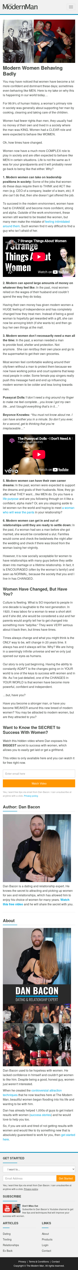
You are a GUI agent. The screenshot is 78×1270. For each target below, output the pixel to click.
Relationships (11, 1245)
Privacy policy (31, 795)
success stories (40, 1115)
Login (45, 1245)
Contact (46, 1250)
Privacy (22, 1261)
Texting (7, 1239)
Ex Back (7, 1250)
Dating (7, 1234)
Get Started (66, 1178)
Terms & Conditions (39, 1261)
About (45, 1234)
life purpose (11, 498)
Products (47, 1239)
